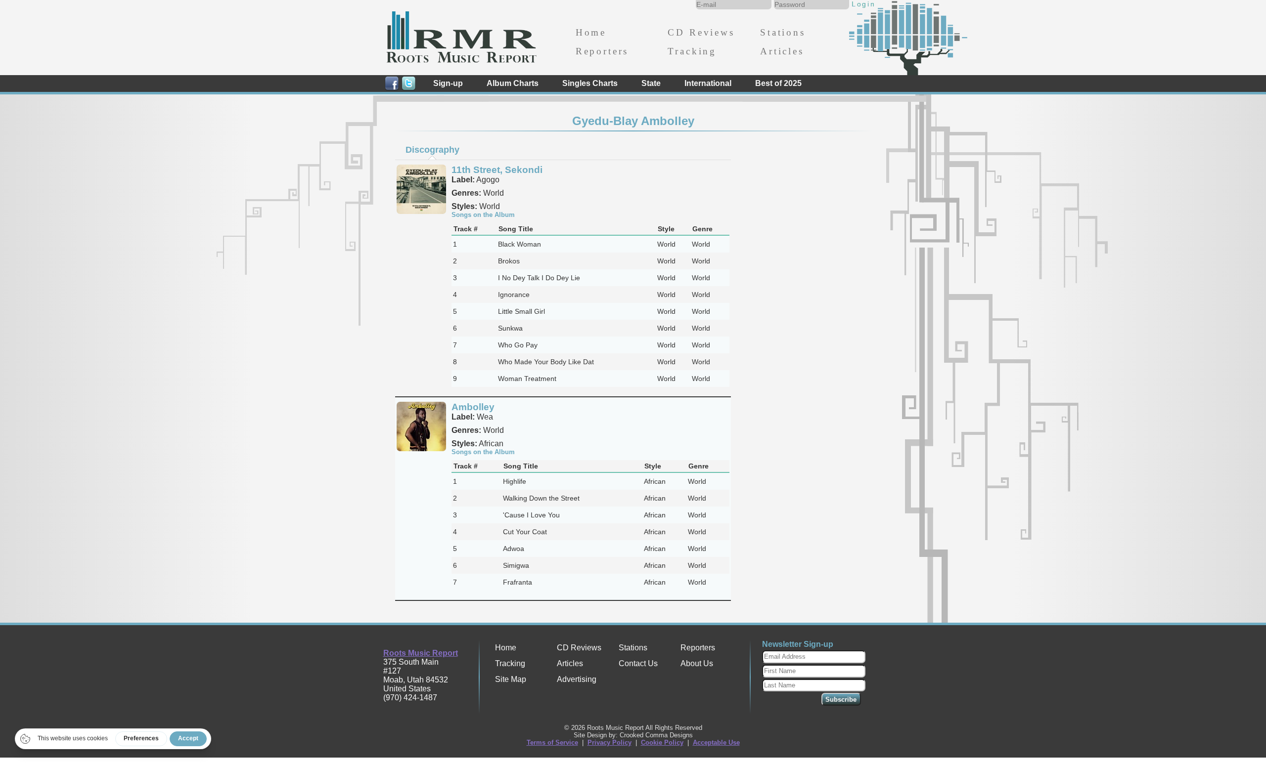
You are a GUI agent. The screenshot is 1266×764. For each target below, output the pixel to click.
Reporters (602, 51)
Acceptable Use (716, 742)
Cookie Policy (662, 742)
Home (591, 32)
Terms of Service (552, 742)
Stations (783, 32)
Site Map (510, 679)
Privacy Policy (610, 742)
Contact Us (638, 663)
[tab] (432, 150)
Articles (782, 51)
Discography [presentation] (432, 150)
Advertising (576, 679)
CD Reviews (701, 32)
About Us (696, 663)
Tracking (692, 51)
